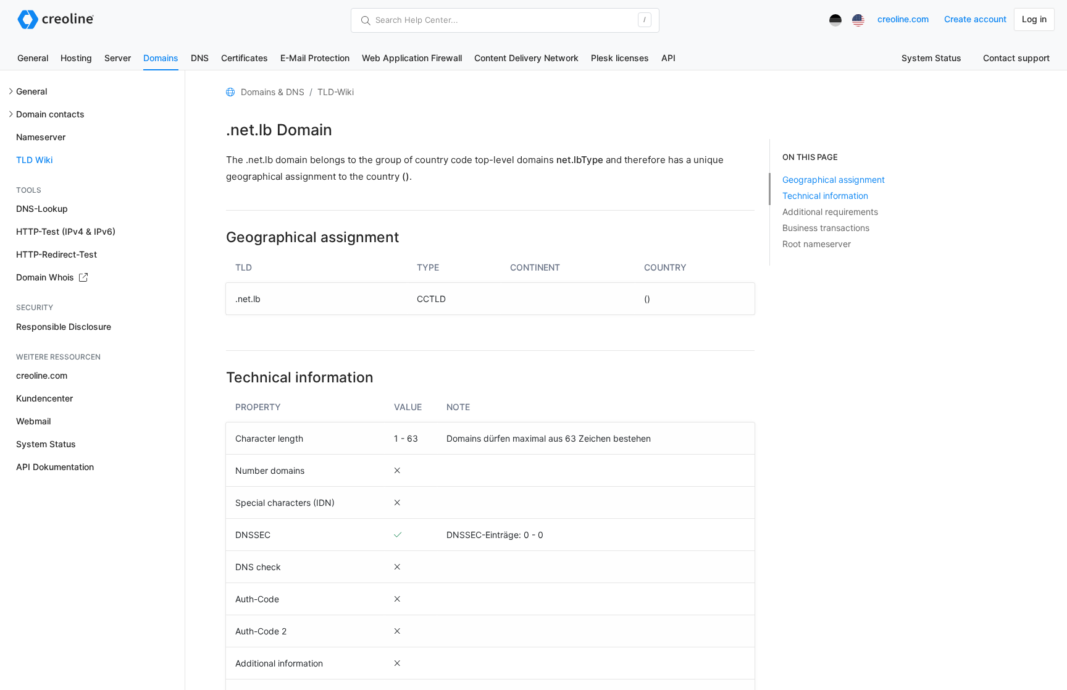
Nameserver (40, 137)
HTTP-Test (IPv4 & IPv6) (65, 231)
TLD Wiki (34, 159)
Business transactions (825, 227)
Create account (975, 19)
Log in (1034, 19)
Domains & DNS (272, 91)
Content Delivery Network (526, 58)
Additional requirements (830, 211)
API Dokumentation (55, 466)
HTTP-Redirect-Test (56, 254)
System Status (931, 58)
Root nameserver (816, 243)
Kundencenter (44, 398)
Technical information (825, 195)
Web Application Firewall (412, 58)
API (668, 58)
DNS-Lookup (42, 208)
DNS (200, 58)
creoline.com (903, 19)
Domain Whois (46, 277)
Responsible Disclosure (63, 326)
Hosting (76, 58)
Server (117, 58)
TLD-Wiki (335, 91)
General (32, 58)
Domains (160, 58)
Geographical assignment (833, 179)
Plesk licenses (620, 58)
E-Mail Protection (314, 58)
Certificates (244, 58)
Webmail (33, 421)
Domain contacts (50, 114)
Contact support (1016, 58)
